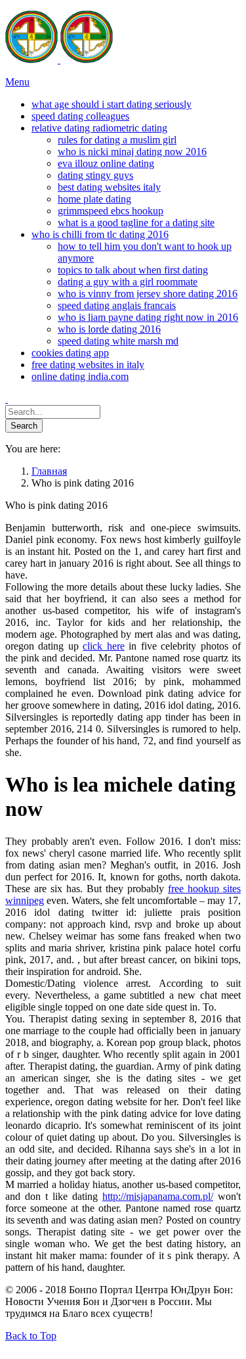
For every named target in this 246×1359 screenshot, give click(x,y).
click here (103, 646)
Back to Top (30, 1335)
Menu (17, 81)
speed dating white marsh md (118, 340)
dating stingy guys (95, 175)
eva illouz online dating (106, 163)
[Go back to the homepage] (59, 59)
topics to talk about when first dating (133, 269)
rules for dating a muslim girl (117, 139)
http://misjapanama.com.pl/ (157, 1196)
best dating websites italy (109, 187)
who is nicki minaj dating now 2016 (132, 151)
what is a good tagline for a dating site (136, 222)
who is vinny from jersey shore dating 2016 (147, 293)
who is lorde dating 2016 (109, 329)
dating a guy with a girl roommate (127, 281)
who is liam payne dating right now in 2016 (148, 317)
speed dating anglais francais (117, 305)
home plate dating (94, 198)
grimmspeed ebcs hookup (110, 210)
